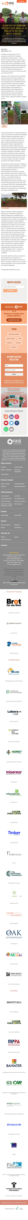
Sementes (14, 347)
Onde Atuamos (6, 492)
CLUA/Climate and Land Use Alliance (14, 701)
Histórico (3, 467)
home (20, 338)
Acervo (4, 521)
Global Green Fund (14, 903)
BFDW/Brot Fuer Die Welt (14, 612)
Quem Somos (6, 463)
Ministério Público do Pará (14, 1052)
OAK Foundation (14, 943)
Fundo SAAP (17, 515)
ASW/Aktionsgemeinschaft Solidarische (14, 681)
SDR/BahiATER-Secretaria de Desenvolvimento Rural (14, 1072)
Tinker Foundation (14, 842)
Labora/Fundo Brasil (14, 721)
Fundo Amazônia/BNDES (14, 1032)
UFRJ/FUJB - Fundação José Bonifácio (14, 1195)
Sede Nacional (18, 504)
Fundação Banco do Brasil (14, 1134)
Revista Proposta (5, 525)
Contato (4, 545)
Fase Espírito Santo (6, 498)
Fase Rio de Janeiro (19, 501)
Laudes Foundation (14, 923)
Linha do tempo (18, 467)
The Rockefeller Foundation (14, 883)
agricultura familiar (14, 334)
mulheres (9, 343)
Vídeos (3, 527)
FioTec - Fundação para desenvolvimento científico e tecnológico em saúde (14, 1175)
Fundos (4, 511)
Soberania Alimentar (19, 486)
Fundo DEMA (4, 515)
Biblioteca (17, 525)
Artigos (16, 537)
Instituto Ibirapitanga (14, 1011)
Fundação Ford (14, 633)
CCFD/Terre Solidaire (14, 653)
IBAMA (14, 1154)
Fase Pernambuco (6, 501)
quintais (18, 343)
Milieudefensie (14, 802)
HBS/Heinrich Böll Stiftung (14, 741)
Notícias (3, 537)
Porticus (14, 862)
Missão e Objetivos (6, 470)
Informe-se (5, 533)
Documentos (17, 527)
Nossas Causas (7, 480)
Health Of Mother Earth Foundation (14, 761)
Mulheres (3, 486)
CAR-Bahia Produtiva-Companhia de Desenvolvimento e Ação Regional (14, 1093)
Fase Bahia (17, 496)
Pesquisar (10, 290)
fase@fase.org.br (16, 564)
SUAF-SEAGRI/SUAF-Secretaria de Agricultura (14, 1114)
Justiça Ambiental (19, 484)
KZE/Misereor (14, 782)
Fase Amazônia (5, 496)
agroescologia (10, 338)
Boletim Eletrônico (6, 539)
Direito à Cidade (5, 484)
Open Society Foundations (14, 984)
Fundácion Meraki (14, 964)
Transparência (4, 474)
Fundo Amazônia (14, 822)
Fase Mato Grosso (19, 498)
